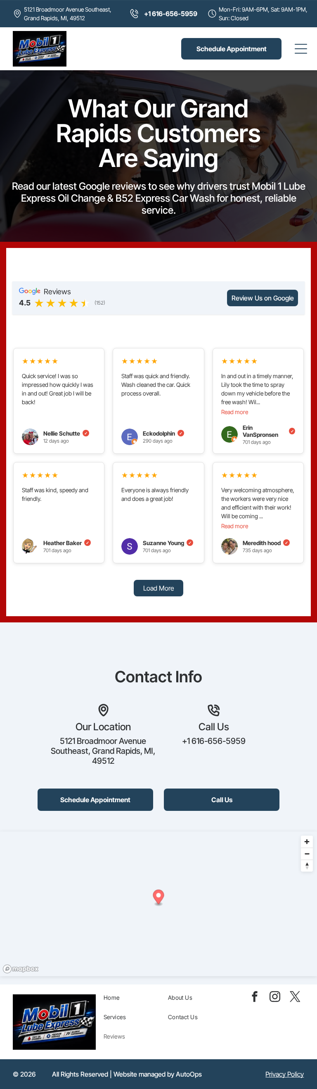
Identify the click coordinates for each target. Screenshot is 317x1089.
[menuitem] (133, 997)
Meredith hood (265, 542)
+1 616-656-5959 (214, 741)
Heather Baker (66, 542)
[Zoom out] (307, 854)
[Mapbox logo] (20, 969)
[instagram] (275, 998)
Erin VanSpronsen (268, 431)
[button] (158, 897)
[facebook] (255, 998)
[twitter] (295, 998)
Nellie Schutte (65, 433)
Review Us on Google (263, 298)
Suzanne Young (167, 542)
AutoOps (189, 1074)
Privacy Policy (284, 1074)
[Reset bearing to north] (307, 866)
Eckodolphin (162, 433)
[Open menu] (300, 49)
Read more (234, 411)
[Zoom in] (307, 842)
